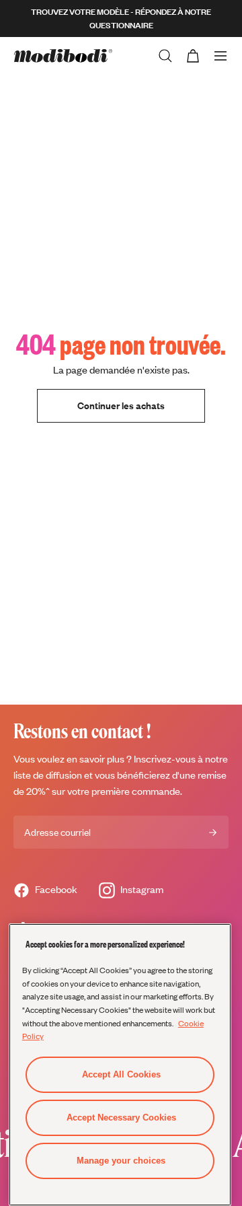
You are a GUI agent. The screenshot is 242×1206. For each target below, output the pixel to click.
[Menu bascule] (220, 56)
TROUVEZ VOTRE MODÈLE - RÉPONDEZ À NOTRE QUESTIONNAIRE (121, 18)
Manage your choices (121, 1161)
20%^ (38, 791)
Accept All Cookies (121, 1074)
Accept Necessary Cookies (121, 1117)
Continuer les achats (121, 405)
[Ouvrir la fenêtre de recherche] (165, 56)
